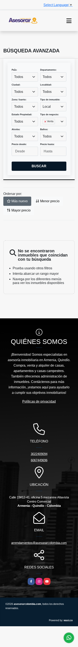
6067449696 (39, 460)
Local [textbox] (47, 106)
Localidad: (46, 84)
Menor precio (49, 201)
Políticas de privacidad (39, 401)
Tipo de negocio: (49, 114)
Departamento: (48, 70)
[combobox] (25, 77)
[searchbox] (44, 128)
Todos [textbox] (18, 77)
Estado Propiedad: (22, 114)
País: (14, 70)
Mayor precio (21, 210)
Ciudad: (16, 84)
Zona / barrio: (19, 99)
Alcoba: (16, 129)
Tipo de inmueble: (50, 99)
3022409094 (39, 454)
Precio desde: (19, 144)
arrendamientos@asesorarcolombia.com (39, 543)
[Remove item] (45, 121)
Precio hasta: (47, 144)
